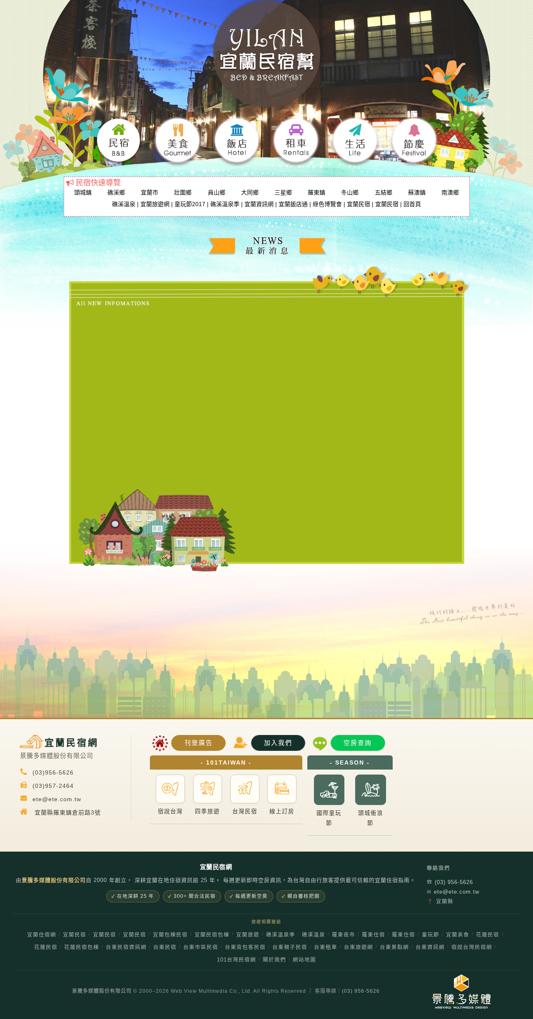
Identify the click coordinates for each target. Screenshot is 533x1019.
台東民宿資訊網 (126, 947)
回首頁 (412, 204)
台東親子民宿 (289, 947)
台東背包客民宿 (245, 947)
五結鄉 (383, 192)
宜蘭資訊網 (259, 204)
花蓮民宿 (487, 935)
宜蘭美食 (457, 935)
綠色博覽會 (327, 204)
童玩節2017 (189, 204)
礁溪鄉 (116, 192)
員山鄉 (216, 192)
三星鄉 (283, 192)
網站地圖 (304, 960)
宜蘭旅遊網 (154, 204)
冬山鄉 (350, 192)
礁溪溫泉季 (224, 204)
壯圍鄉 (183, 192)
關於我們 (274, 960)
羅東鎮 (316, 192)
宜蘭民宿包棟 (211, 935)
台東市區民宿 (200, 947)
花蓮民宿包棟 (81, 947)
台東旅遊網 (358, 947)
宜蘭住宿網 (41, 935)
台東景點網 (394, 947)
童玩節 (430, 935)
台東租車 (325, 947)
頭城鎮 (83, 192)
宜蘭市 (149, 192)
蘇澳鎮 (417, 192)
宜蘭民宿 (358, 204)
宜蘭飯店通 (293, 204)
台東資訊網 (430, 947)
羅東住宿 (373, 935)
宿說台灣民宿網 (471, 947)
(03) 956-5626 (450, 882)
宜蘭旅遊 (247, 935)
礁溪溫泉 (123, 204)
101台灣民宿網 (236, 960)
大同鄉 (250, 192)
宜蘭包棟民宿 (170, 935)
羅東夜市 (343, 935)
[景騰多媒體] (454, 991)
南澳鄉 (450, 192)
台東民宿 (165, 947)
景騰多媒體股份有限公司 (102, 991)
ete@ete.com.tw (453, 892)
